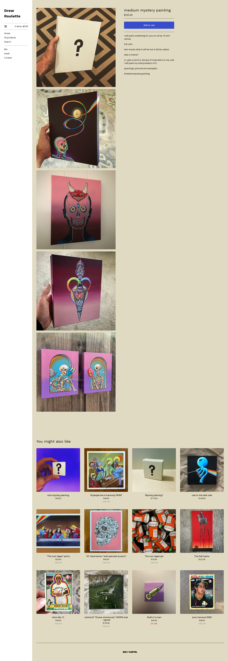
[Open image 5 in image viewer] (76, 372)
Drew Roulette (12, 13)
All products (10, 37)
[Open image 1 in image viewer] (76, 47)
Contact (8, 57)
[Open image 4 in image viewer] (76, 290)
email (7, 53)
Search (7, 41)
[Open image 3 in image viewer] (76, 209)
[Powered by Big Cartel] (130, 652)
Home (7, 33)
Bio (6, 49)
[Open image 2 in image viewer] (76, 128)
